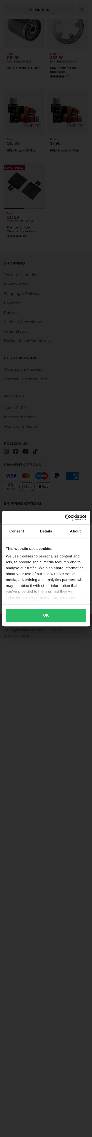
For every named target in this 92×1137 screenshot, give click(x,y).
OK (46, 615)
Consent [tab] (16, 531)
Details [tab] (46, 531)
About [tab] (75, 531)
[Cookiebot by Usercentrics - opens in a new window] (65, 517)
